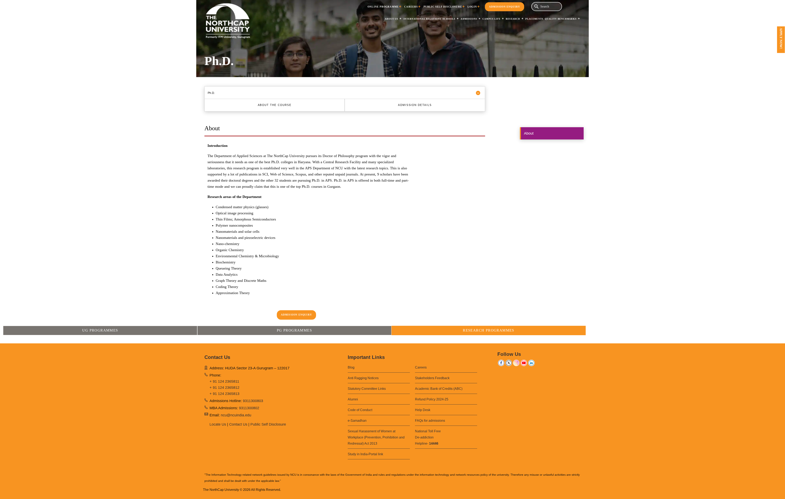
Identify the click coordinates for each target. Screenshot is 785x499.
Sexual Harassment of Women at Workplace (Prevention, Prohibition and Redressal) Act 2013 (376, 437)
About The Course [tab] (275, 105)
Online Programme (383, 6)
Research (513, 19)
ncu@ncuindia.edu (236, 415)
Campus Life (491, 19)
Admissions (469, 19)
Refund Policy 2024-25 (431, 399)
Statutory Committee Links (367, 388)
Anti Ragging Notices (363, 378)
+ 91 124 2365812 (224, 387)
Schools (449, 19)
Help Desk (422, 410)
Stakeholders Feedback (432, 378)
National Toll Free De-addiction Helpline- (428, 437)
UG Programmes (100, 330)
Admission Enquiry (504, 6)
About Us (391, 19)
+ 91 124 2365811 (224, 381)
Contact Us (238, 424)
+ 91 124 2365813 (224, 394)
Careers (411, 6)
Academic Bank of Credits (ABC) (438, 388)
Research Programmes (488, 330)
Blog (351, 367)
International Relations (422, 19)
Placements (534, 19)
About (529, 133)
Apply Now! (781, 38)
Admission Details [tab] (415, 105)
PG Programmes (294, 330)
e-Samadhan (357, 420)
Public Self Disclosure (443, 6)
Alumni (353, 399)
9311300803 (253, 401)
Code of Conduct (360, 410)
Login (472, 6)
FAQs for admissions (430, 420)
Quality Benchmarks (560, 19)
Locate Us (218, 424)
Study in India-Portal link (365, 454)
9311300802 (249, 408)
